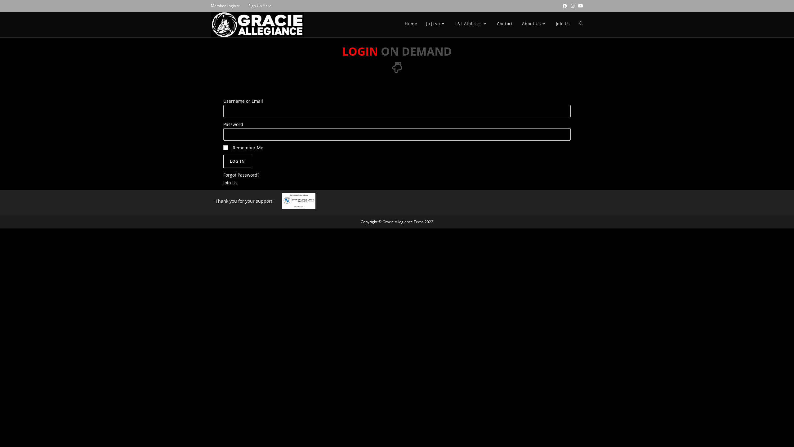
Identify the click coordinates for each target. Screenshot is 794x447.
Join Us (230, 183)
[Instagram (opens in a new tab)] (572, 6)
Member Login (223, 5)
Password (233, 124)
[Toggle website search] (581, 23)
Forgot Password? (241, 175)
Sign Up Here (259, 5)
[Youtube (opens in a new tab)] (579, 6)
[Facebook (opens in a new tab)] (565, 6)
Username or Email (243, 101)
